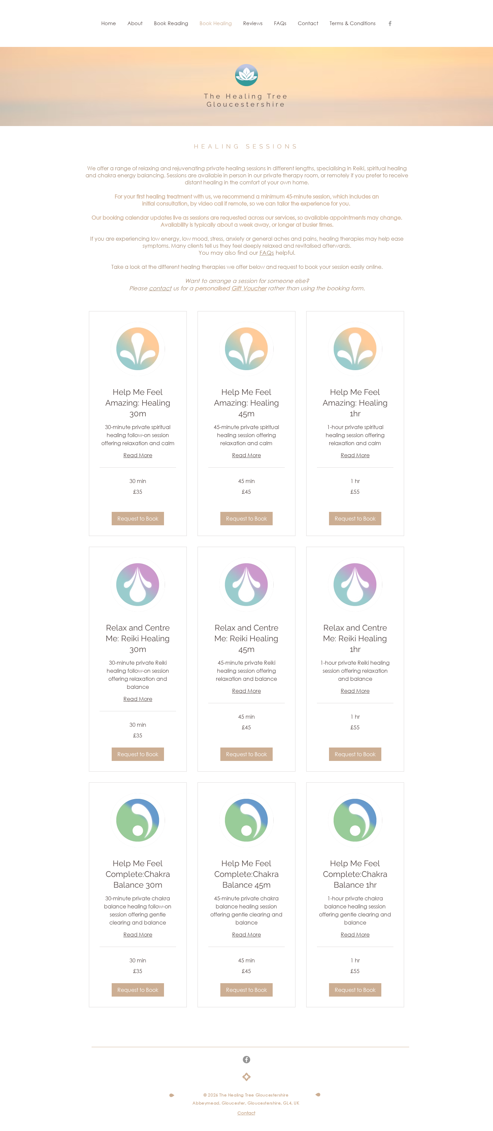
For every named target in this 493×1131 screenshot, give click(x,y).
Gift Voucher (248, 288)
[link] (138, 403)
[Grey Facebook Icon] (390, 23)
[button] (138, 518)
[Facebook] (246, 1059)
